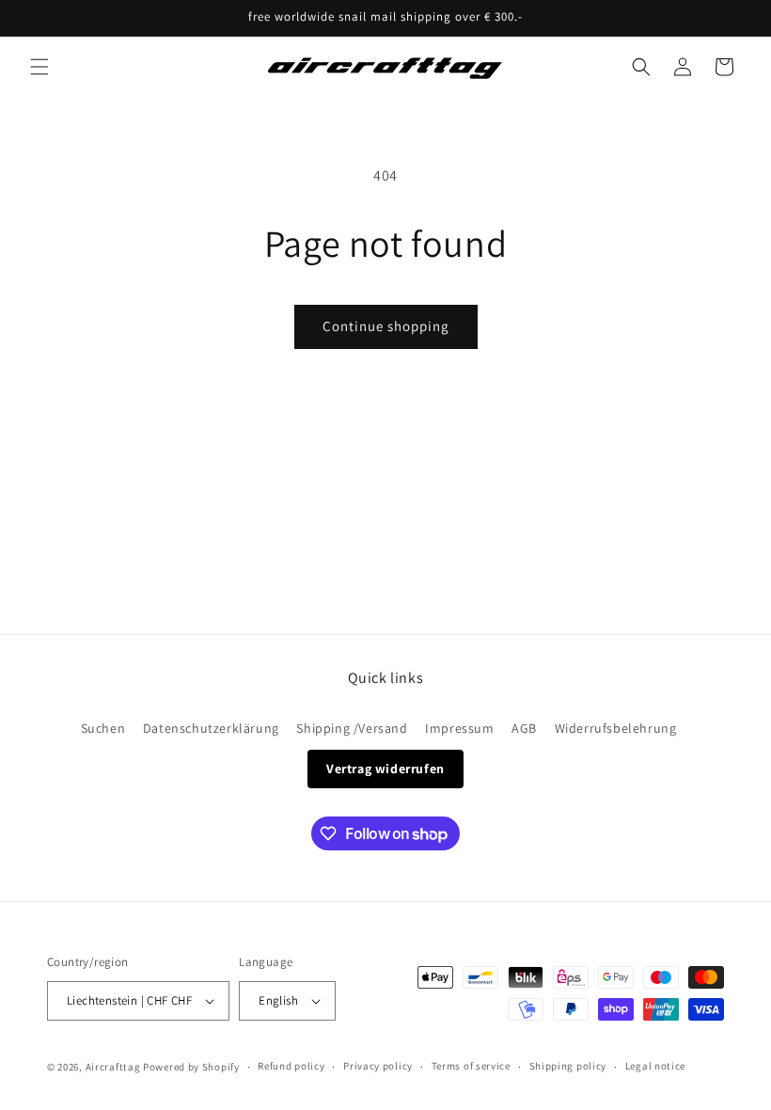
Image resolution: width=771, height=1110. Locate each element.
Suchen (103, 728)
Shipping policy (568, 1065)
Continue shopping (386, 326)
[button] (39, 66)
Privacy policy (378, 1065)
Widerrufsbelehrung (616, 728)
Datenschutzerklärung (211, 728)
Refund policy (291, 1065)
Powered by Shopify (191, 1066)
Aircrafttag (113, 1066)
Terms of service (471, 1065)
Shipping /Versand (351, 728)
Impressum (459, 728)
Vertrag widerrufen (385, 768)
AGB (524, 728)
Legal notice (655, 1065)
